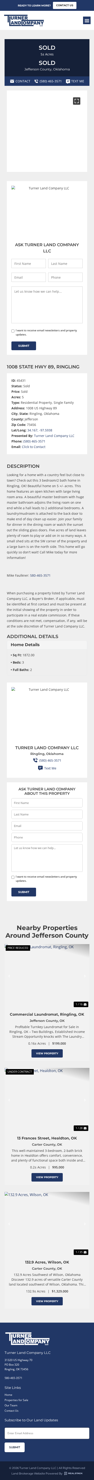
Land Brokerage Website (28, 1473)
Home (8, 1395)
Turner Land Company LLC (54, 436)
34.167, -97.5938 (39, 430)
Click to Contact (33, 447)
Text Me (50, 768)
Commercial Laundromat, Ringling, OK (47, 1014)
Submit (23, 345)
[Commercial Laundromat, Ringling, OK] (47, 976)
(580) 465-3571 (34, 441)
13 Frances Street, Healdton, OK (47, 1138)
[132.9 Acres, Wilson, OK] (47, 1224)
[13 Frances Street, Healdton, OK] (47, 1100)
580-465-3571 (40, 575)
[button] (87, 20)
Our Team (11, 1405)
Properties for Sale (16, 1400)
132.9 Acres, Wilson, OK (47, 1262)
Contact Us (11, 1411)
